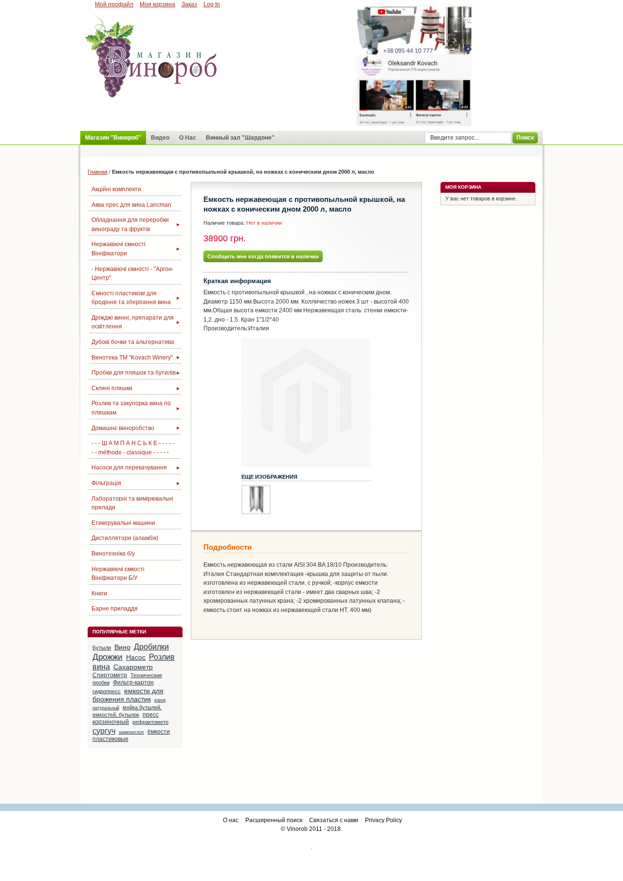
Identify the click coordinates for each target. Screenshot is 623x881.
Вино (122, 647)
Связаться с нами (333, 820)
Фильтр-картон (133, 682)
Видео (160, 137)
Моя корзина (157, 4)
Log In (211, 4)
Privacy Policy (383, 820)
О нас (230, 820)
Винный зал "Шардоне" (240, 137)
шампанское (131, 732)
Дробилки (151, 647)
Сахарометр (133, 667)
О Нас (187, 137)
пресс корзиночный (125, 718)
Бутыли (101, 647)
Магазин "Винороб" (113, 137)
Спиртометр (109, 675)
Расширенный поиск (273, 820)
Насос (136, 657)
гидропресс (106, 691)
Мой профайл (114, 4)
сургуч (103, 731)
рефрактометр (150, 722)
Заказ (189, 4)
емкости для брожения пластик (128, 695)
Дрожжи (107, 657)
